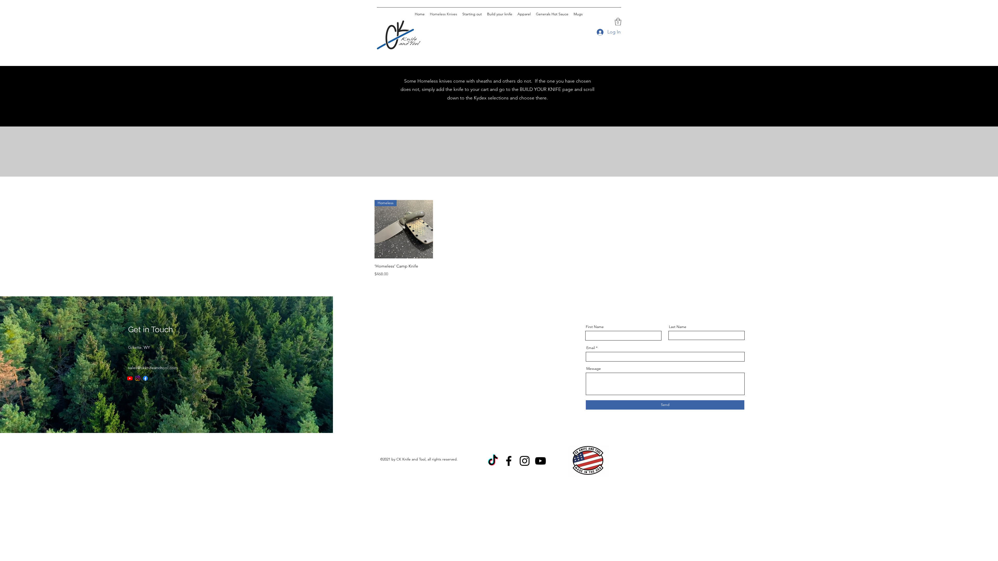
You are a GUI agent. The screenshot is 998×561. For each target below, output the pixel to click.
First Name (595, 327)
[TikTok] (493, 461)
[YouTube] (540, 461)
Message (593, 368)
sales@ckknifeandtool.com (153, 367)
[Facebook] (145, 378)
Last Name (677, 327)
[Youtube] (130, 378)
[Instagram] (137, 378)
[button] (618, 21)
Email (590, 348)
